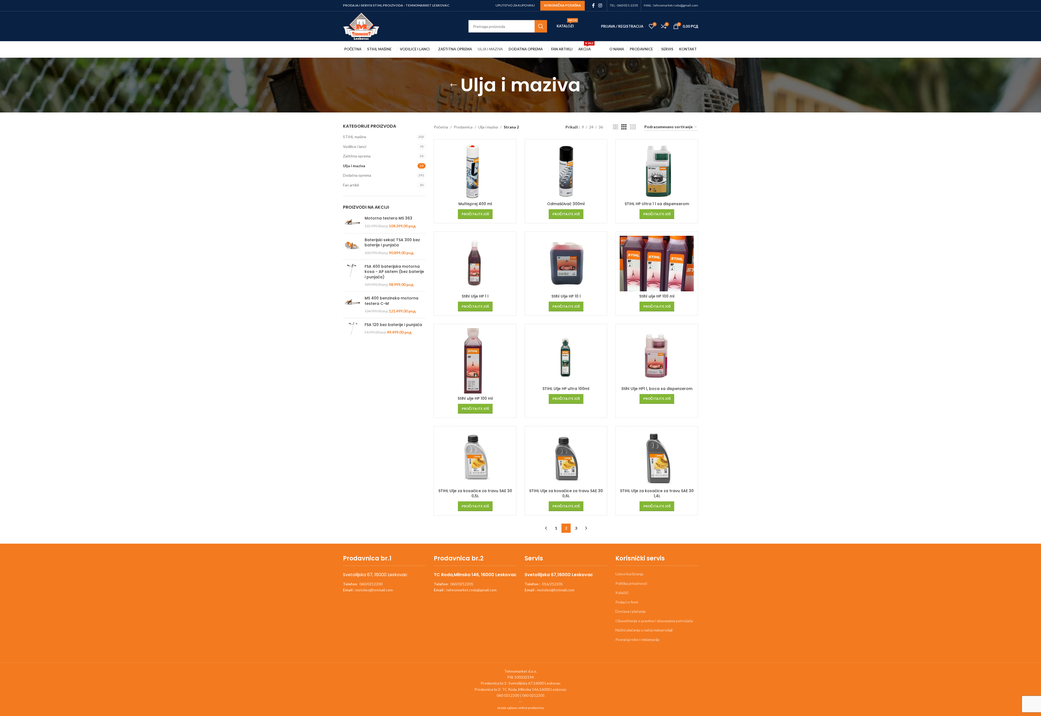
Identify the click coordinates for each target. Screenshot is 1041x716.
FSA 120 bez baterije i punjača (393, 324)
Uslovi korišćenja (629, 574)
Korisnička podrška (562, 5)
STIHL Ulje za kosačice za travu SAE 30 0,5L (475, 493)
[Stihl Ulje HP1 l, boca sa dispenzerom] (657, 356)
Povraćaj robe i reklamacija (637, 639)
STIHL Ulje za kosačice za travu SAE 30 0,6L (566, 493)
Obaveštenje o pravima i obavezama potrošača (654, 620)
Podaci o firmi (626, 602)
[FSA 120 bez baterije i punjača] (352, 329)
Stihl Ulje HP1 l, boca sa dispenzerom (656, 388)
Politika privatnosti (631, 583)
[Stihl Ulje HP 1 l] (475, 263)
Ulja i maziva (354, 165)
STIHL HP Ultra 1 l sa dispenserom (657, 204)
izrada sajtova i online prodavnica (520, 707)
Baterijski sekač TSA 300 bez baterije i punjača (392, 242)
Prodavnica (463, 127)
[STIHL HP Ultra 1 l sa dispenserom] (657, 171)
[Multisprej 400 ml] (475, 171)
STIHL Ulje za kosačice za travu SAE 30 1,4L (657, 493)
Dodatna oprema (357, 175)
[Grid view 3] (623, 127)
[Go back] (453, 85)
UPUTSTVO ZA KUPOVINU (515, 5)
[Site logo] (361, 26)
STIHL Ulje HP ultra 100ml (565, 388)
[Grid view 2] (615, 127)
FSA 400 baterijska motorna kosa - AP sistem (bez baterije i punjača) (394, 272)
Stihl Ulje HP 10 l (566, 296)
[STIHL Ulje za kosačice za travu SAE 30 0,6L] (566, 458)
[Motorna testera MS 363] (352, 222)
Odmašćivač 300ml (566, 204)
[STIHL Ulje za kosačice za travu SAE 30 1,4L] (657, 458)
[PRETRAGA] (541, 26)
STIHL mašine (354, 136)
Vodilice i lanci (354, 146)
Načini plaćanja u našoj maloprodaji (644, 630)
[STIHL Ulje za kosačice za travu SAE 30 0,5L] (475, 458)
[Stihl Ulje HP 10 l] (566, 263)
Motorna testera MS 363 (388, 218)
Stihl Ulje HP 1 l (475, 296)
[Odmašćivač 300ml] (566, 171)
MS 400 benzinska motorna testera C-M (391, 301)
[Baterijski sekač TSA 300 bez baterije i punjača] (352, 246)
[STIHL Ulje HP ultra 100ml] (566, 356)
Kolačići (621, 592)
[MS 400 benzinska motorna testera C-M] (352, 305)
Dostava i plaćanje (630, 611)
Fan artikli (351, 185)
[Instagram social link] (600, 5)
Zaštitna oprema (357, 156)
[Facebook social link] (593, 5)
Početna (441, 127)
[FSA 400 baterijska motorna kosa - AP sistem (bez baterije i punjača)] (352, 275)
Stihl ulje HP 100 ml (656, 296)
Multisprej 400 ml (475, 204)
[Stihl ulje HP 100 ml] (657, 263)
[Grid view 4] (633, 127)
